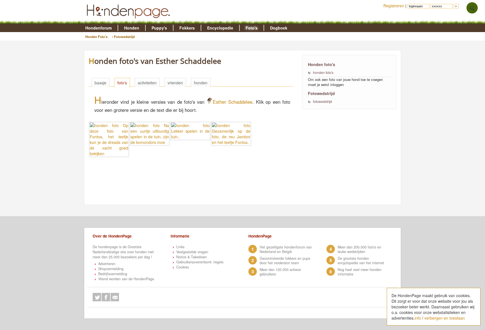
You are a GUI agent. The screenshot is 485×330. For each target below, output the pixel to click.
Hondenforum (98, 28)
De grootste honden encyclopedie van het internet (361, 260)
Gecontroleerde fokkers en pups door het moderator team (285, 260)
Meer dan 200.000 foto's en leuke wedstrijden (359, 249)
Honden (131, 28)
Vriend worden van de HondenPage (126, 278)
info (418, 318)
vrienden (175, 82)
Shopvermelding (110, 268)
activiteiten (147, 82)
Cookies (182, 267)
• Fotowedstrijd (123, 36)
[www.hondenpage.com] (129, 21)
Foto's (252, 28)
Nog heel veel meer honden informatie (359, 272)
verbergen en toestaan (444, 318)
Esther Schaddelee (232, 101)
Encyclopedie (220, 28)
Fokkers (187, 28)
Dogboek (278, 28)
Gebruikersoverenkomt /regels (199, 262)
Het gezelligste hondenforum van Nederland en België (286, 249)
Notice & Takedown (191, 256)
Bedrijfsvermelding (112, 273)
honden (200, 82)
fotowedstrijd (322, 101)
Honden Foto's (96, 36)
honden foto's (323, 72)
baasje (100, 82)
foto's (122, 82)
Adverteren (106, 263)
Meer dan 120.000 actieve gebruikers (280, 272)
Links (180, 246)
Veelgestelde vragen (192, 251)
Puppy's (159, 28)
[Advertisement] (193, 191)
